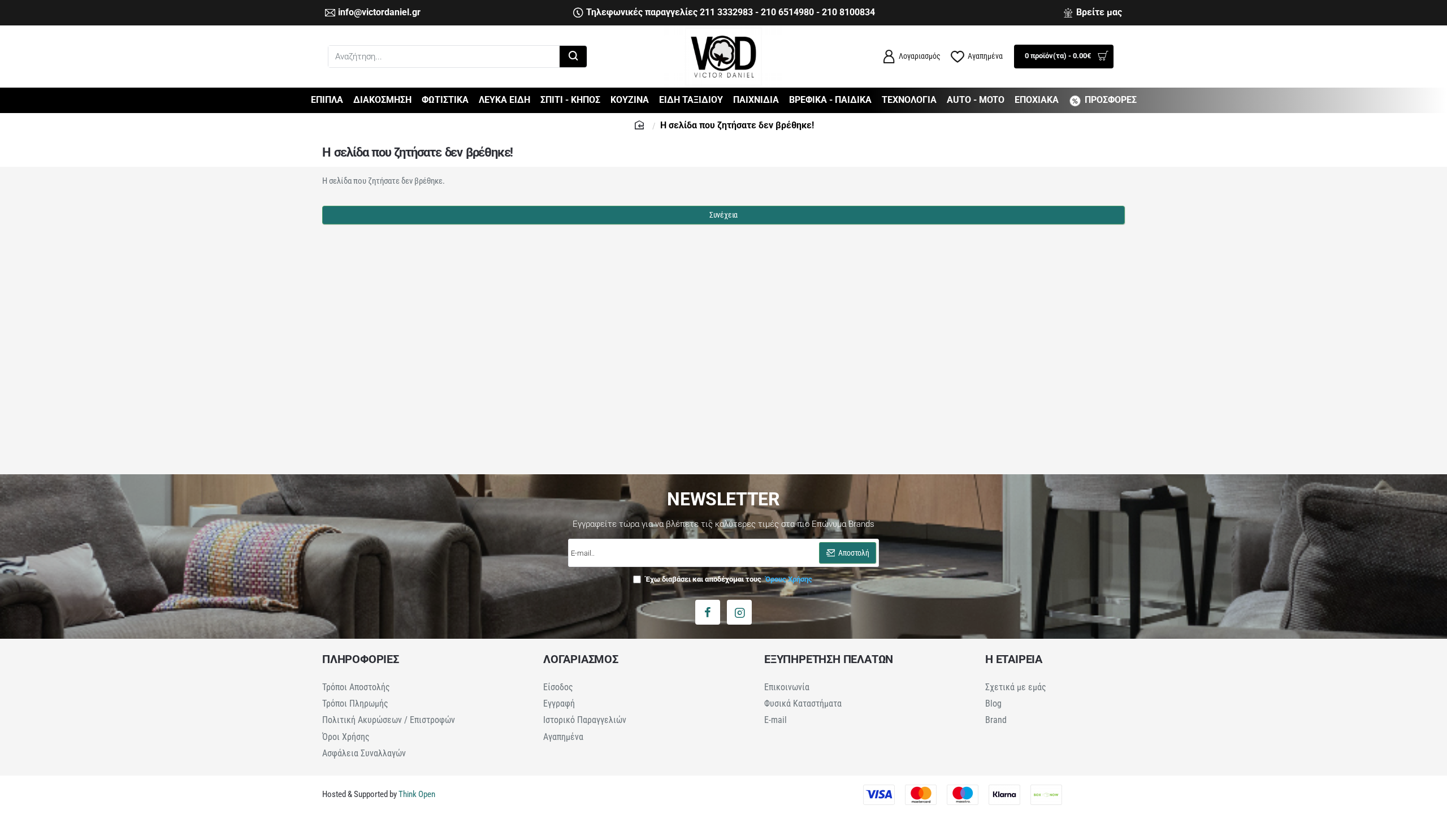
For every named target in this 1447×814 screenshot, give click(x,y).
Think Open (416, 794)
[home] (641, 124)
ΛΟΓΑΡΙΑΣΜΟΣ (580, 659)
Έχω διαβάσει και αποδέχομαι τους (728, 579)
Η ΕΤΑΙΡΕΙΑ (1013, 659)
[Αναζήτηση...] (573, 56)
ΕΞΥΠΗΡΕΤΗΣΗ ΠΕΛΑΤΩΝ (828, 659)
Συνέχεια (723, 214)
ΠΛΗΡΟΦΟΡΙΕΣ (360, 659)
